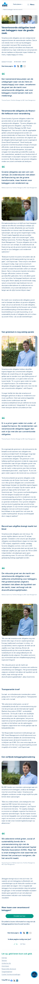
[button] (30, 4)
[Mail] (24, 66)
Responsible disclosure (9, 969)
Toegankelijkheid (7, 971)
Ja (16, 944)
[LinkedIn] (21, 66)
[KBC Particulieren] (5, 4)
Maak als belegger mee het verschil (12, 9)
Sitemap (4, 957)
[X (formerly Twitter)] (18, 66)
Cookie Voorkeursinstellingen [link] (11, 974)
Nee (23, 944)
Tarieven (4, 960)
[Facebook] (15, 66)
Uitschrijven (5, 966)
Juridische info (6, 963)
